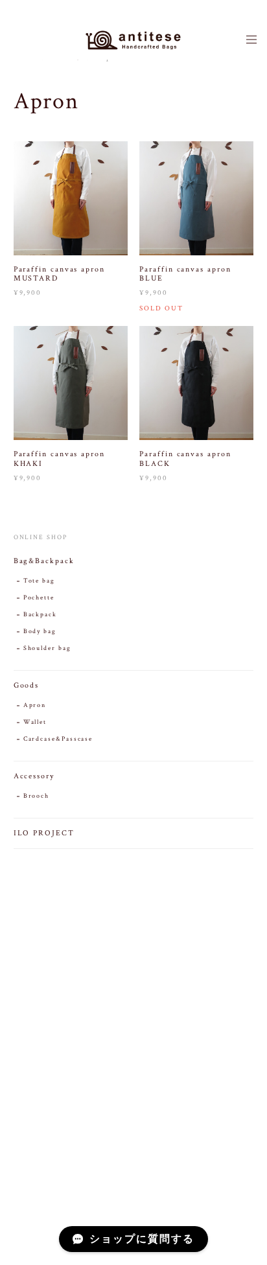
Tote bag (39, 581)
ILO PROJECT (44, 833)
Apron (35, 705)
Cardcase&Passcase (58, 739)
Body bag (39, 631)
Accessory (34, 776)
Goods (27, 685)
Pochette (38, 598)
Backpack (40, 614)
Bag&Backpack (44, 561)
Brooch (36, 796)
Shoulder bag (47, 648)
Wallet (35, 722)
